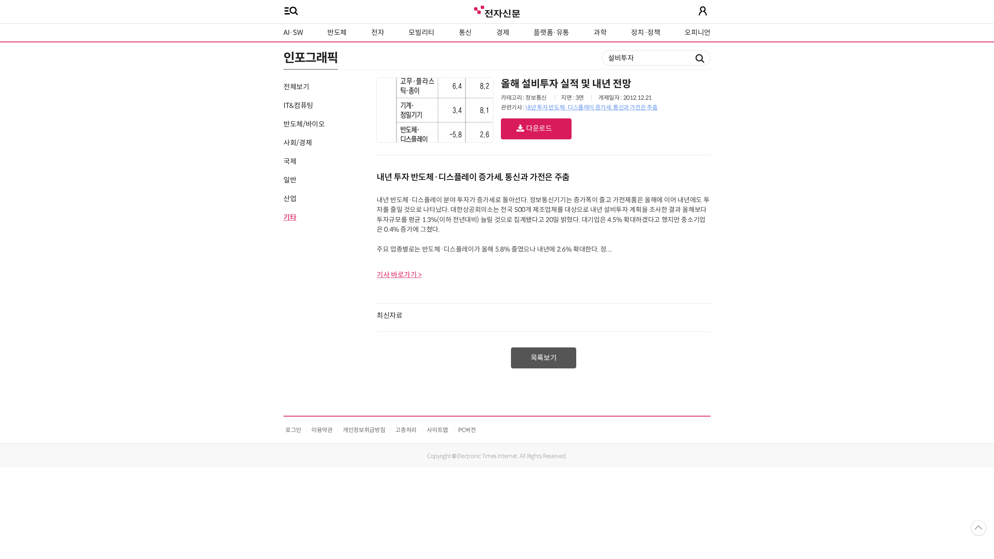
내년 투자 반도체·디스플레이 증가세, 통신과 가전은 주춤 (591, 107)
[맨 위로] (978, 528)
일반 (289, 180)
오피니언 (698, 32)
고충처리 (406, 430)
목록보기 (544, 358)
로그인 (293, 430)
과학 (600, 32)
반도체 (337, 32)
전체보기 (296, 87)
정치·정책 (645, 32)
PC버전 (467, 430)
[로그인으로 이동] (703, 11)
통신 (465, 32)
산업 (289, 198)
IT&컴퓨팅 (298, 105)
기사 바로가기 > (399, 275)
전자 (377, 32)
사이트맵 (437, 430)
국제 (289, 161)
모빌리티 (421, 32)
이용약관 (322, 430)
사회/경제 (297, 143)
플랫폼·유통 (551, 32)
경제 (502, 32)
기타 (289, 217)
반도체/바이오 (304, 124)
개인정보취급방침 (364, 430)
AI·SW (293, 32)
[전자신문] (497, 10)
